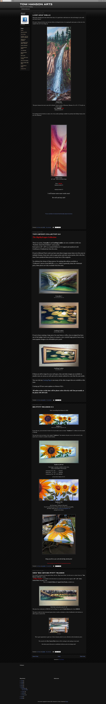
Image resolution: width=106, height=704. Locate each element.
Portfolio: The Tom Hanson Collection (24, 37)
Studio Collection (24, 45)
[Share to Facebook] (59, 227)
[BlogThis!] (56, 227)
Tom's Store (23, 34)
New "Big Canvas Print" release (48, 573)
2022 (22, 683)
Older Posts (82, 656)
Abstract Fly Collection (23, 40)
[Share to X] (57, 227)
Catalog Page (47, 380)
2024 (22, 682)
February (24, 694)
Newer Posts (35, 656)
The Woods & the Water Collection (24, 43)
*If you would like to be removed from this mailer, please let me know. (59, 213)
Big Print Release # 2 (43, 407)
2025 (22, 680)
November (24, 688)
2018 (22, 698)
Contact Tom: (23, 68)
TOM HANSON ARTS (36, 4)
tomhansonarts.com (25, 8)
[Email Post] (53, 227)
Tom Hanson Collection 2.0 (47, 234)
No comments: (49, 227)
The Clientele (23, 50)
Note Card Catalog (24, 60)
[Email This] (55, 227)
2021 (22, 685)
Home (59, 656)
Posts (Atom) (61, 659)
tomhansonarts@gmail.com (64, 508)
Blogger (66, 701)
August (23, 691)
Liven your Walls (41, 15)
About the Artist (24, 32)
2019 (22, 696)
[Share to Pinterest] (60, 227)
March (23, 693)
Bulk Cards (23, 55)
